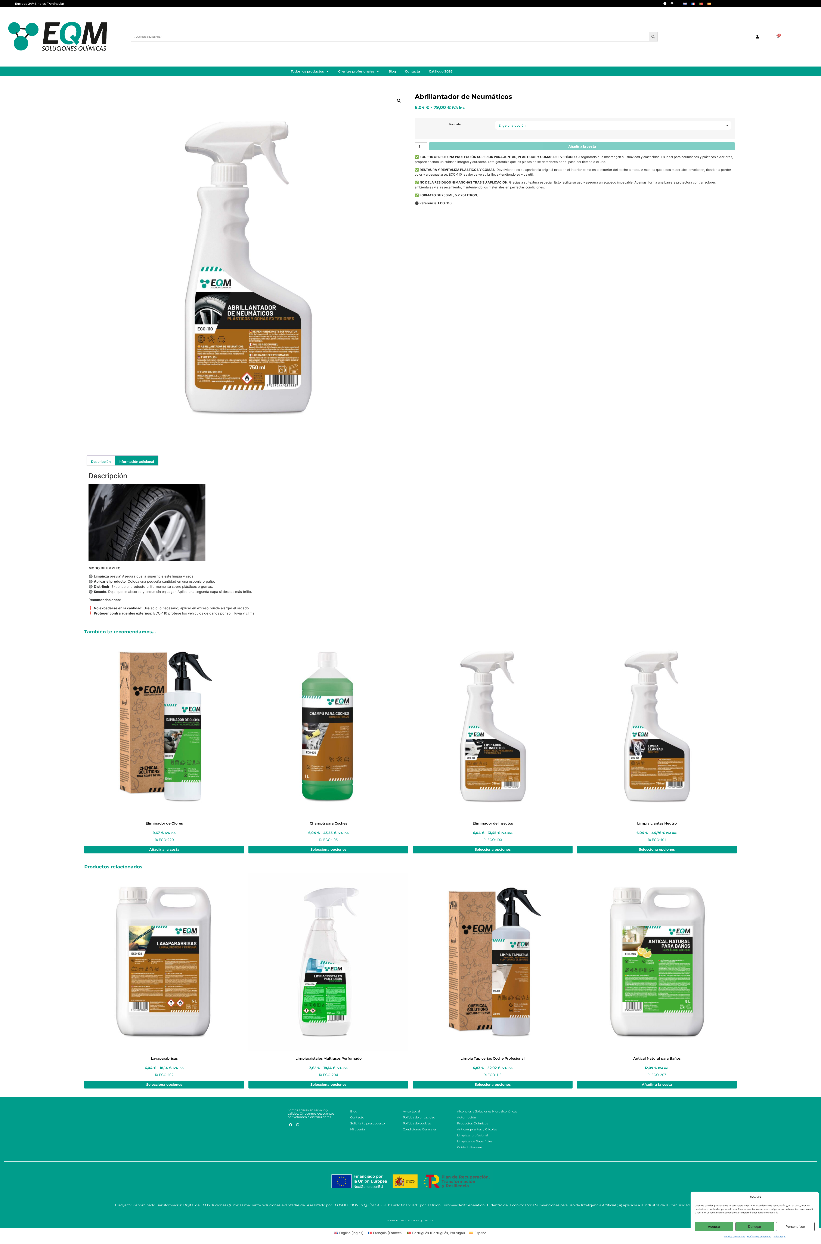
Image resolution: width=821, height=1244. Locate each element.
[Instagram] (672, 4)
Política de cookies (734, 1236)
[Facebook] (665, 4)
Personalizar (795, 1227)
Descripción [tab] (101, 461)
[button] (399, 101)
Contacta (412, 71)
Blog (392, 71)
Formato (455, 124)
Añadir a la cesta (582, 146)
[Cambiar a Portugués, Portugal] (701, 3)
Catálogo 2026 (440, 71)
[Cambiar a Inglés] (685, 3)
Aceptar (714, 1227)
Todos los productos (307, 71)
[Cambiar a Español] (709, 3)
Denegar (754, 1227)
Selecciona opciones (328, 849)
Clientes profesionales (356, 71)
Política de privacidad (759, 1236)
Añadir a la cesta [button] (164, 849)
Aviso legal (780, 1236)
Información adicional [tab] (136, 461)
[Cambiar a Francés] (693, 3)
